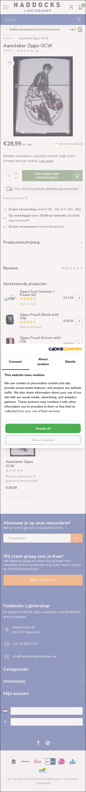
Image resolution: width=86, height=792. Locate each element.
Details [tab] (70, 361)
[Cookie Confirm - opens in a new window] (65, 348)
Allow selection (43, 440)
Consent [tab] (15, 361)
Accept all (43, 428)
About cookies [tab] (43, 361)
